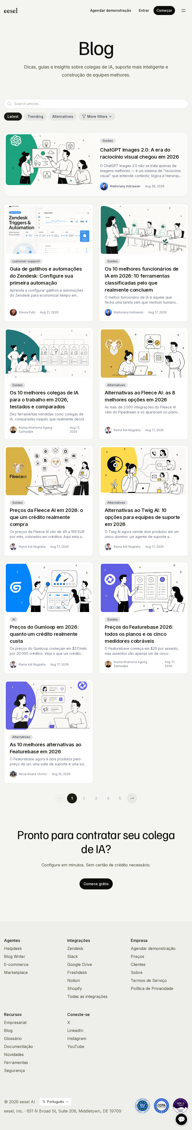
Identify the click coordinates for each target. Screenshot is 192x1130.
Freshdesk (77, 972)
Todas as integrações (87, 996)
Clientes (138, 964)
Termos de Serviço (149, 980)
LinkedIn (75, 1030)
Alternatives (62, 116)
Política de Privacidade (152, 988)
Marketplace (16, 972)
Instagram (76, 1038)
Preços (137, 956)
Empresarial (15, 1022)
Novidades (14, 1054)
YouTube (75, 1046)
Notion (73, 980)
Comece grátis (96, 884)
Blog (8, 1030)
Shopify (74, 988)
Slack (72, 956)
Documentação (18, 1046)
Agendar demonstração (110, 10)
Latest (13, 116)
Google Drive (79, 964)
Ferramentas (16, 1062)
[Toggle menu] (183, 10)
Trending (35, 116)
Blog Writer (14, 956)
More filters (97, 116)
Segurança (14, 1070)
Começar (164, 10)
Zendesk (75, 948)
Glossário (13, 1038)
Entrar (144, 10)
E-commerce (16, 964)
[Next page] (132, 798)
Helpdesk (13, 948)
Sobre (136, 972)
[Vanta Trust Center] (180, 1105)
